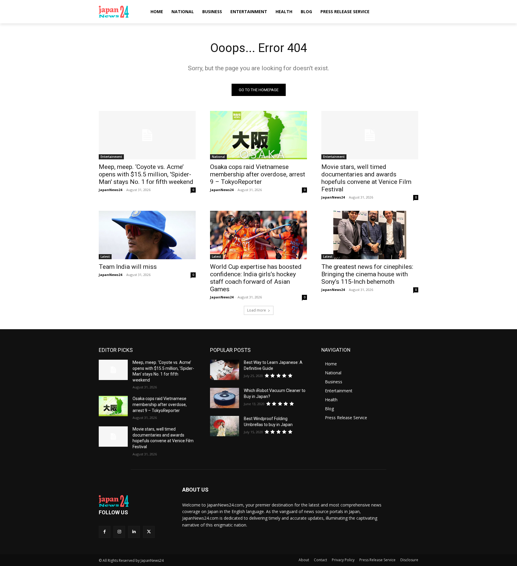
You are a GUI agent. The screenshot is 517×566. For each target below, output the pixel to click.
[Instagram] (119, 532)
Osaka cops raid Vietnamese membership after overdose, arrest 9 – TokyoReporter (257, 174)
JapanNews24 (110, 189)
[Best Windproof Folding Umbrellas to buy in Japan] (224, 426)
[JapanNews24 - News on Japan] (133, 501)
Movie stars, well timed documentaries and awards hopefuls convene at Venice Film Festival (366, 178)
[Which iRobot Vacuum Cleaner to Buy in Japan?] (224, 398)
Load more (256, 310)
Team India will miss (128, 266)
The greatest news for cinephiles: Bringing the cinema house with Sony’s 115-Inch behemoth (367, 274)
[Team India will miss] (147, 235)
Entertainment (111, 157)
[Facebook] (104, 532)
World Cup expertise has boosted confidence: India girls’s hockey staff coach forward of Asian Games (256, 278)
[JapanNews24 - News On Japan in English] (119, 12)
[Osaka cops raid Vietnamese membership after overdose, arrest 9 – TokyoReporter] (258, 135)
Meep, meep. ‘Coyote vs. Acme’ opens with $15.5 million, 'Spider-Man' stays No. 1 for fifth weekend (146, 174)
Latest (105, 256)
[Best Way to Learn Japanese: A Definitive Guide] (224, 370)
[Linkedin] (134, 532)
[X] (149, 532)
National (218, 157)
